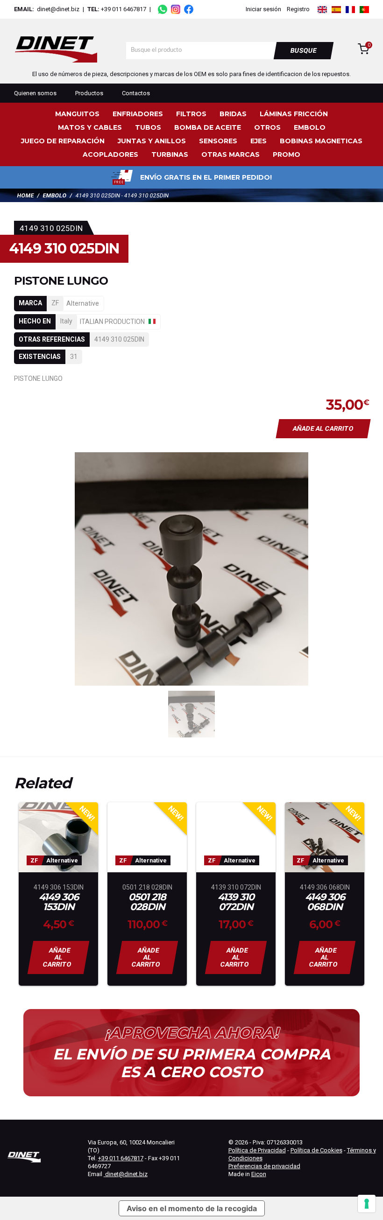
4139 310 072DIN (236, 902)
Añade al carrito (323, 428)
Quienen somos (35, 93)
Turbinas (169, 154)
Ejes (258, 141)
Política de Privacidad (257, 1150)
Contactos (136, 93)
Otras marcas (230, 154)
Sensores (218, 141)
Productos (89, 93)
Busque (304, 50)
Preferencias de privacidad (264, 1166)
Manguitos (77, 114)
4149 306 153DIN (58, 902)
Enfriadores (138, 114)
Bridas (233, 114)
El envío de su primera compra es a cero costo (192, 1063)
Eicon (258, 1174)
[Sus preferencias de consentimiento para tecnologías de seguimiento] (367, 1204)
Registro (298, 9)
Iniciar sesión (263, 9)
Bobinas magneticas (321, 141)
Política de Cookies (316, 1150)
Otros (267, 127)
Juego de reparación (63, 141)
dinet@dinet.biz (57, 9)
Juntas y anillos (152, 141)
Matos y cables (90, 127)
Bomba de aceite (207, 127)
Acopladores (110, 154)
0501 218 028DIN (147, 902)
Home (26, 195)
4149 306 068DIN (325, 902)
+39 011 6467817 (123, 9)
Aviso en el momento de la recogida (192, 1208)
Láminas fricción (294, 114)
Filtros (191, 114)
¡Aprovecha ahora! (191, 1033)
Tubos (148, 127)
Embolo (310, 127)
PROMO (286, 154)
